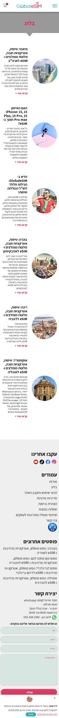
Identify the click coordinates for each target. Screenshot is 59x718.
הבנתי (31, 714)
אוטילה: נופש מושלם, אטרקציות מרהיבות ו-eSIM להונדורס (30, 580)
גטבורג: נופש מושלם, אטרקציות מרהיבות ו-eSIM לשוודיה (30, 550)
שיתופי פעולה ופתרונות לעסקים (36, 514)
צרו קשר (51, 520)
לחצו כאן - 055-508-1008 (38, 617)
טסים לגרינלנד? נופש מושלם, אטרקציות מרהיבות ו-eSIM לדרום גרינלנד (30, 570)
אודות (53, 481)
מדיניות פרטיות (47, 498)
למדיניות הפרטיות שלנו (47, 714)
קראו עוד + (21, 93)
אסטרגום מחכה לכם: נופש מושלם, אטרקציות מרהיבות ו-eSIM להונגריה (33, 560)
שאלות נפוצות (48, 509)
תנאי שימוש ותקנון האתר (40, 492)
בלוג (54, 487)
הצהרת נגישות (47, 503)
